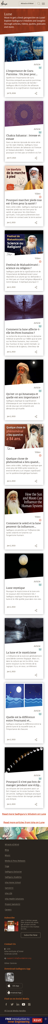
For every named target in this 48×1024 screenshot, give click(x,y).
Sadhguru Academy (13, 877)
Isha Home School (13, 882)
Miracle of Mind (12, 844)
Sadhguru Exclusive (13, 872)
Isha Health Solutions (14, 899)
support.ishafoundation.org (19, 958)
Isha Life (8, 893)
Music (7, 855)
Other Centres (10, 963)
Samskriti (9, 888)
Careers (8, 910)
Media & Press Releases (15, 861)
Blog (7, 850)
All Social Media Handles (15, 1011)
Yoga (7, 866)
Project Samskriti (12, 904)
